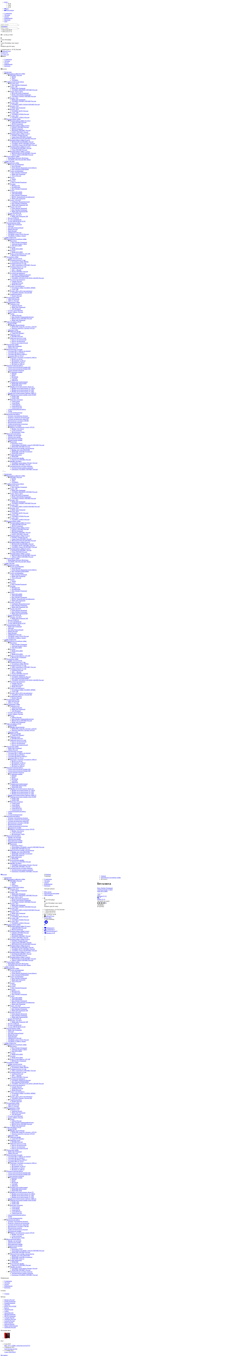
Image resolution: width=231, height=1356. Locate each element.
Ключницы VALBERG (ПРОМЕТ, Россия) (25, 469)
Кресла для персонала (18, 341)
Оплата (6, 16)
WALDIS (7, 1304)
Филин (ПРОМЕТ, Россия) (20, 271)
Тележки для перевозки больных (18, 416)
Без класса (13, 240)
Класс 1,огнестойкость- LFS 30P (20, 253)
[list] (100, 893)
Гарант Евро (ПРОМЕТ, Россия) (21, 137)
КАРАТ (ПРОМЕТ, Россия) (20, 132)
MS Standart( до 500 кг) (19, 361)
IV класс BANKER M (14, 219)
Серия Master (16, 403)
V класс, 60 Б (14, 116)
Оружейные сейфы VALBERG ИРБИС (24, 288)
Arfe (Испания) (16, 309)
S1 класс (13, 180)
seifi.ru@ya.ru (7, 51)
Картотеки (13, 442)
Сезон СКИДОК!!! (10, 1352)
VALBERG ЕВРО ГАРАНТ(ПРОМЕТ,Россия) (26, 104)
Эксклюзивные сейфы (13, 223)
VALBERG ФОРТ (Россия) (20, 111)
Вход (7, 8)
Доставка (7, 15)
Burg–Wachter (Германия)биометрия (23, 317)
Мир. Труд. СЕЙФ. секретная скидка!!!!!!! (17, 1345)
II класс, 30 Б (14, 98)
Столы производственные (16, 370)
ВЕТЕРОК (15, 377)
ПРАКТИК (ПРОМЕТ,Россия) (21, 446)
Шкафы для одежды (18, 429)
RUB (6, 2)
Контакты (7, 20)
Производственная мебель (15, 365)
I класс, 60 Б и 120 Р (16, 91)
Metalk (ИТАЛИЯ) (17, 249)
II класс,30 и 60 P (15, 206)
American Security (17, 305)
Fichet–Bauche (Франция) (19, 208)
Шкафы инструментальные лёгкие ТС (22, 386)
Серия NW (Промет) (18, 333)
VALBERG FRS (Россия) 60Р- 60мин (19, 159)
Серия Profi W (16, 404)
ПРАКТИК (15, 456)
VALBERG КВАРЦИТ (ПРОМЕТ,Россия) (24, 90)
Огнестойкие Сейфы (13, 156)
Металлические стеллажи (14, 349)
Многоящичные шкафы (15, 438)
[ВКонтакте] (46, 922)
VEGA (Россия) (16, 176)
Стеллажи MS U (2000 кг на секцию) (19, 351)
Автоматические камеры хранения (22, 468)
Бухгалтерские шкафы (17, 458)
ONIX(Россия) (8, 1309)
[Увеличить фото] (98, 898)
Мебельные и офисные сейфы (16, 73)
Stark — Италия (16, 270)
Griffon (6, 1311)
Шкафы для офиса (15, 461)
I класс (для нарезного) (17, 286)
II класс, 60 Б (14, 103)
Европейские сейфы (13, 163)
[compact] (101, 893)
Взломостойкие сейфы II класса (20, 133)
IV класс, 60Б (14, 112)
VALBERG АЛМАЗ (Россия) (20, 117)
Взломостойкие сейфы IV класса (20, 146)
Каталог (4, 874)
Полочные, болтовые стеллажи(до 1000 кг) (23, 357)
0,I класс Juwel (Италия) (15, 310)
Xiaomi (14, 179)
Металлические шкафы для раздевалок (22, 448)
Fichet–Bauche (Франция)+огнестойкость (24, 167)
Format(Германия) (9, 1303)
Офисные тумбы (13, 330)
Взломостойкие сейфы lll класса (20, 140)
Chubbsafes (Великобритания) (21, 202)
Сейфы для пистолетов (15, 258)
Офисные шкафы (15, 331)
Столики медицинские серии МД (18, 419)
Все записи (4, 1355)
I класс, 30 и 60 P (15, 200)
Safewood (11, 226)
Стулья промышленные (15, 412)
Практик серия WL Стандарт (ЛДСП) (23, 328)
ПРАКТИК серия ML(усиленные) (22, 451)
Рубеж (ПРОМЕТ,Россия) (19, 150)
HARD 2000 (15, 398)
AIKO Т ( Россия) (13, 300)
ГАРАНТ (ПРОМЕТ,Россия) (20, 127)
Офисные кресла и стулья (18, 338)
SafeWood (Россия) (10, 1327)
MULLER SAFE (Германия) (20, 93)
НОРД (13, 375)
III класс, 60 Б (14, 109)
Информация (8, 18)
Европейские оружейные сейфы (17, 239)
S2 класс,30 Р (14, 83)
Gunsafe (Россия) (17, 281)
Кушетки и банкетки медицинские (18, 417)
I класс (12, 190)
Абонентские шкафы (14, 437)
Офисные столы (15, 335)
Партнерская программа (51, 893)
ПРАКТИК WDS (17, 385)
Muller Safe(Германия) (11, 1326)
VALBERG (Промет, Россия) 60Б (22, 292)
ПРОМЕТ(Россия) (17, 336)
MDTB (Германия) (17, 124)
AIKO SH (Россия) (13, 299)
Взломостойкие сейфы (14, 119)
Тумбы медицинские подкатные (18, 424)
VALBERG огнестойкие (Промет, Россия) (24, 463)
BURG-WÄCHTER (10, 1306)
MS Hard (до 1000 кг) (18, 364)
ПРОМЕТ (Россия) (16, 75)
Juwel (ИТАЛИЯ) (17, 192)
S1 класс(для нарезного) (17, 273)
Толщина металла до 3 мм (18, 266)
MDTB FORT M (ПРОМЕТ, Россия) (23, 142)
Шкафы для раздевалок (17, 325)
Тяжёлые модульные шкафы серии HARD (23, 395)
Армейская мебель (16, 294)
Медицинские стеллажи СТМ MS (18, 421)
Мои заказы (47, 892)
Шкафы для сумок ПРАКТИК (21, 450)
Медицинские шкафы (14, 425)
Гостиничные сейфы (13, 297)
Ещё (5, 21)
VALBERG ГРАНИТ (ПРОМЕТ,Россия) (24, 101)
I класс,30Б (15, 289)
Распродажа (8, 72)
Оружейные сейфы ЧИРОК (20, 262)
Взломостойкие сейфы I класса (19, 125)
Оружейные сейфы (12, 257)
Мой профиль (48, 895)
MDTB (14, 77)
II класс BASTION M (14, 213)
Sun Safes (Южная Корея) (15, 228)
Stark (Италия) (12, 231)
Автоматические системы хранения (21, 466)
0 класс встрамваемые (17, 164)
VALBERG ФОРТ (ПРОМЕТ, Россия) (23, 143)
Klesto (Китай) (8, 1322)
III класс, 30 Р (14, 106)
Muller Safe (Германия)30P (20, 211)
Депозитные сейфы (13, 344)
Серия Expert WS (17, 408)
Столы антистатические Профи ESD (19, 367)
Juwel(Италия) (16, 187)
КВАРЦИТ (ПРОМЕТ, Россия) (21, 130)
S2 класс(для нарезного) (17, 279)
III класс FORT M (13, 218)
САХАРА (14, 378)
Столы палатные (17, 430)
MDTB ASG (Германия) (19, 255)
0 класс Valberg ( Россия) (15, 312)
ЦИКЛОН (15, 380)
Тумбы (10, 411)
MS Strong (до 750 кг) (18, 362)
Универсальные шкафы (15, 440)
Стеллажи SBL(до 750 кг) (16, 356)
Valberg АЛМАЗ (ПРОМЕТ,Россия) (22, 155)
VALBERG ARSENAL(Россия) (21, 275)
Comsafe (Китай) (9, 1317)
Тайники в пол (14, 304)
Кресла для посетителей (19, 339)
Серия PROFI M (16, 406)
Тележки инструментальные (19, 382)
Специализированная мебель (17, 409)
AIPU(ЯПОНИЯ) (17, 193)
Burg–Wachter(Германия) (19, 182)
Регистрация (10, 10)
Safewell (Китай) (9, 1324)
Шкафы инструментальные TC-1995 (23, 390)
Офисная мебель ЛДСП (14, 322)
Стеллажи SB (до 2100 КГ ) (16, 352)
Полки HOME (12, 323)
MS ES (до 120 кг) (17, 359)
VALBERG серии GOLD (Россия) (18, 234)
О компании (8, 13)
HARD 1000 (15, 396)
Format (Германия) (10, 1301)
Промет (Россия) (17, 296)
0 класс (12, 177)
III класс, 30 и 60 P (16, 215)
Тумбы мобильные (16, 455)
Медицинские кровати (15, 422)
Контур (6, 1308)
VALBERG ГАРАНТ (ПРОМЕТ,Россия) (24, 96)
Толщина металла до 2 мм (18, 263)
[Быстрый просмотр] (100, 898)
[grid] (98, 893)
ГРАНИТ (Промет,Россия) (20, 135)
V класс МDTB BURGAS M (16, 221)
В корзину (100, 904)
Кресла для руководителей (20, 343)
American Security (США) (19, 244)
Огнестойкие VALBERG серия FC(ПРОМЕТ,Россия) (28, 445)
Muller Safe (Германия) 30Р (20, 205)
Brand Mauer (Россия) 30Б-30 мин (18, 158)
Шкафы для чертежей (14, 435)
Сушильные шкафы (16, 372)
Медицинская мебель (13, 414)
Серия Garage (16, 401)
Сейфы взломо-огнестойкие (15, 82)
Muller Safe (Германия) (18, 88)
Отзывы (6, 1293)
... (4, 471)
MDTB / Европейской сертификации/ (23, 197)
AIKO (13, 78)
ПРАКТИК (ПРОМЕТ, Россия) (21, 464)
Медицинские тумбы (18, 432)
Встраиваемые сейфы (13, 302)
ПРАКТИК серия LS (18, 453)
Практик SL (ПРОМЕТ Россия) (21, 459)
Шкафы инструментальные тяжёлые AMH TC (22, 393)
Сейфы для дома (9, 161)
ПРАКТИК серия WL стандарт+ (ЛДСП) (24, 326)
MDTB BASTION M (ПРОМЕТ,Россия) (24, 138)
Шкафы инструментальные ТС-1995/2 (23, 388)
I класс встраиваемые (16, 171)
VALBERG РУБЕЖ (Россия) (20, 114)
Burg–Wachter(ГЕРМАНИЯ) (20, 169)
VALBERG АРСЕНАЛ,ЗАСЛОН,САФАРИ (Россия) (28, 278)
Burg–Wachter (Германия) (19, 85)
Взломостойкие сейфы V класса (20, 151)
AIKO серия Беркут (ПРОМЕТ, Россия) (24, 265)
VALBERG (15, 80)
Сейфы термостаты (10, 237)
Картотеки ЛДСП (17, 443)
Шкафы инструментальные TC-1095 (23, 391)
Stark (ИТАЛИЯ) (17, 245)
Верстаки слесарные (16, 399)
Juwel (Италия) (16, 166)
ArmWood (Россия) (17, 268)
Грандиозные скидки (10, 1349)
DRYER (14, 373)
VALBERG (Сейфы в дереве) (17, 236)
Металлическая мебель (14, 433)
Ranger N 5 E (101, 899)
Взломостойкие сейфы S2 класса (20, 120)
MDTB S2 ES (16, 185)
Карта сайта (48, 917)
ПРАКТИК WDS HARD (19, 383)
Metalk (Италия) (13, 229)
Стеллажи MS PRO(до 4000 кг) (17, 354)
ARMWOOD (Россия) (14, 232)
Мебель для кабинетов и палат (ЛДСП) (22, 427)
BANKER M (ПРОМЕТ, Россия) (21, 148)
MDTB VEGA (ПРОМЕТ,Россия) (22, 318)
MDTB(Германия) (9, 1314)
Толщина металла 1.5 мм (17, 260)
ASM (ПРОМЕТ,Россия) (19, 122)
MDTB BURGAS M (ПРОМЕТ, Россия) (24, 153)
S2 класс (13, 184)
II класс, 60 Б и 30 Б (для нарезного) (21, 291)
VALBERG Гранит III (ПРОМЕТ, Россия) (24, 145)
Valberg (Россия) (16, 315)
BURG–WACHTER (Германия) (21, 95)
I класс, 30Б (13, 86)
